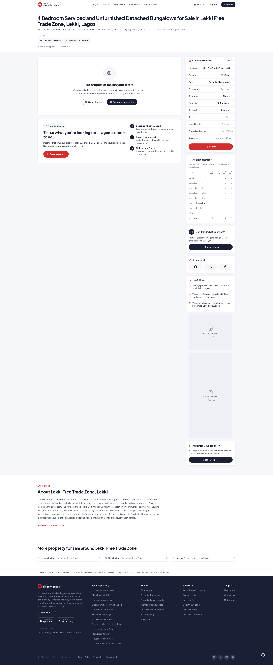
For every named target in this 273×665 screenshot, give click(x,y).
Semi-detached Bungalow (200, 198)
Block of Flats (195, 178)
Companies (117, 4)
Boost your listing (191, 604)
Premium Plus (189, 600)
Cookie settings (113, 657)
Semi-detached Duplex (198, 188)
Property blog (147, 614)
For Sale (51, 573)
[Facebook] (214, 657)
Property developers (150, 595)
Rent (104, 4)
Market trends (150, 4)
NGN (199, 4)
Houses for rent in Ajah (102, 629)
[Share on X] (211, 267)
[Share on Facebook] (195, 267)
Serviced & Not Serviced (50, 40)
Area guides (146, 619)
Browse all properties (123, 102)
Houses (76, 573)
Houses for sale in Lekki (102, 600)
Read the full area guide (49, 525)
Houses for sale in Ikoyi (102, 619)
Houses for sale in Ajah (102, 638)
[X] (220, 657)
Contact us (229, 595)
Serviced (110, 573)
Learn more (45, 612)
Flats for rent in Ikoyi (101, 614)
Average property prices (152, 604)
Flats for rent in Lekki (101, 595)
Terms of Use (98, 657)
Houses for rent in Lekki (103, 590)
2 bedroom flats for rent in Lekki (107, 604)
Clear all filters (95, 102)
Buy (94, 4)
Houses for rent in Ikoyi (102, 609)
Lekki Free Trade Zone (145, 573)
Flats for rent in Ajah (101, 634)
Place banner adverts (192, 614)
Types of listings (190, 595)
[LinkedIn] (226, 657)
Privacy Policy (84, 657)
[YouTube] (232, 657)
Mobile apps (229, 600)
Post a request (58, 154)
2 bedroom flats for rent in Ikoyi (106, 624)
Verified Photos (190, 609)
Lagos (121, 573)
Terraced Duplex (195, 208)
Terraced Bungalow (197, 203)
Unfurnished (63, 573)
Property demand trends (152, 600)
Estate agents (147, 590)
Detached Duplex (196, 183)
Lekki (129, 573)
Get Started (209, 459)
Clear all (229, 60)
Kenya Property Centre (48, 632)
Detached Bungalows (93, 573)
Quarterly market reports (152, 609)
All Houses (193, 218)
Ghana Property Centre (70, 632)
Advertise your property (194, 590)
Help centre (229, 590)
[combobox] (217, 68)
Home (41, 573)
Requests (133, 4)
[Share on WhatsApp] (226, 267)
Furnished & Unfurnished (77, 40)
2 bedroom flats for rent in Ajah (106, 643)
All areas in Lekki (65, 46)
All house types (47, 46)
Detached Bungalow (197, 193)
